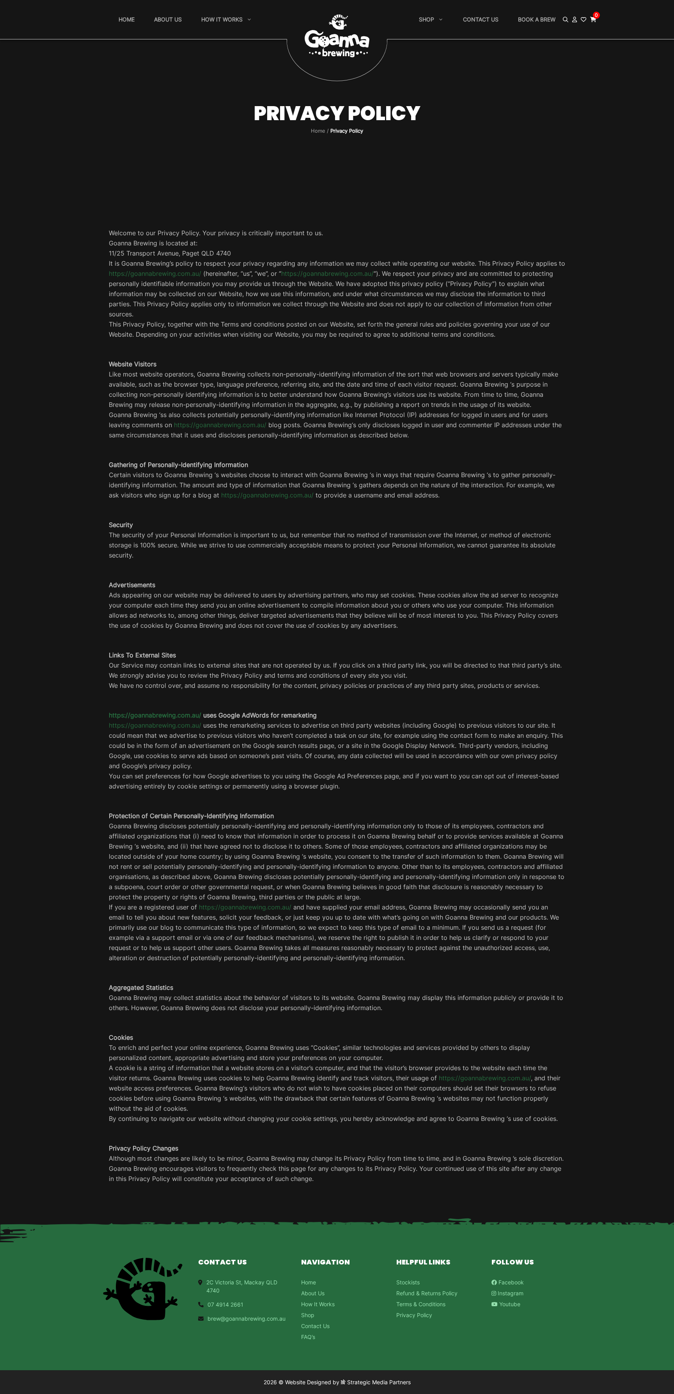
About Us (168, 19)
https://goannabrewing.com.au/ (155, 273)
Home (127, 19)
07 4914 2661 (225, 1304)
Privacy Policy (414, 1315)
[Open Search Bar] (565, 19)
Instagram (509, 1293)
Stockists (408, 1282)
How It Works (318, 1304)
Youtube (509, 1304)
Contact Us (480, 19)
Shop (426, 19)
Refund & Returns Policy (427, 1293)
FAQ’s (308, 1337)
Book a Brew (536, 19)
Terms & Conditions (420, 1304)
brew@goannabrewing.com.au (247, 1318)
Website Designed (308, 1382)
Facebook (510, 1282)
